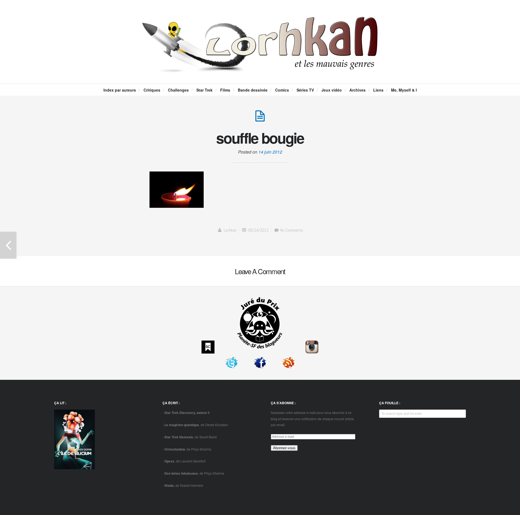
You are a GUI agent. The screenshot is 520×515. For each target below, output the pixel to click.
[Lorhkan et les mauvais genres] (260, 68)
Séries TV (305, 90)
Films (225, 90)
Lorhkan (230, 230)
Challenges (178, 90)
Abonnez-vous (284, 448)
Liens (378, 90)
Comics (282, 90)
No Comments (291, 230)
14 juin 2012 (270, 152)
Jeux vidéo (331, 90)
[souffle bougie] (260, 119)
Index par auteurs (119, 90)
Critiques (152, 90)
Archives (357, 90)
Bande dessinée (253, 90)
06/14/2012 (258, 230)
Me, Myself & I (404, 90)
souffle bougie (260, 137)
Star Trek (204, 90)
